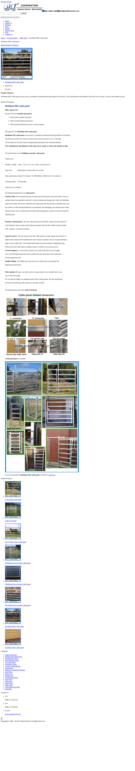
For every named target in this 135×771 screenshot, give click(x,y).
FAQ (6, 32)
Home (7, 21)
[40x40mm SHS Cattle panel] (13, 623)
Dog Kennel (9, 668)
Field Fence (9, 683)
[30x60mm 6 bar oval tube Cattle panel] (13, 581)
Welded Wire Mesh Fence (13, 657)
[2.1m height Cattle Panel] (13, 496)
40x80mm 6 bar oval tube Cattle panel (17, 563)
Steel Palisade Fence (12, 660)
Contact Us (9, 34)
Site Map (4, 2)
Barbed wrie (9, 676)
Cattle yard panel (10, 521)
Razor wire (8, 674)
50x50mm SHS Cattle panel (14, 648)
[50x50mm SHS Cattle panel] (13, 644)
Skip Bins (8, 689)
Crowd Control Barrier (12, 666)
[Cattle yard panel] (13, 518)
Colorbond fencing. (11, 678)
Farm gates (8, 681)
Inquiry (7, 29)
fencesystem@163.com (13, 714)
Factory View (9, 30)
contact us (51, 475)
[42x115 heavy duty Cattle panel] (13, 539)
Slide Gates (9, 685)
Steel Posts (8, 672)
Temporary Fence (11, 664)
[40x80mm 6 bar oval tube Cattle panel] (13, 560)
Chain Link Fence (11, 655)
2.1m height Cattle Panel (13, 500)
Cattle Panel (23, 38)
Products (8, 25)
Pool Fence (9, 679)
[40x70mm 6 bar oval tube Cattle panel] (13, 602)
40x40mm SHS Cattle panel (14, 82)
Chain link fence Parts (12, 687)
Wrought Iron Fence (11, 658)
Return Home (5, 45)
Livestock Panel (12, 38)
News (7, 27)
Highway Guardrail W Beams (15, 670)
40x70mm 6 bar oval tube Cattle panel (17, 605)
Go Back (15, 45)
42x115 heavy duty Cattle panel (15, 542)
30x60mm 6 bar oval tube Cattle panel (17, 584)
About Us (8, 23)
